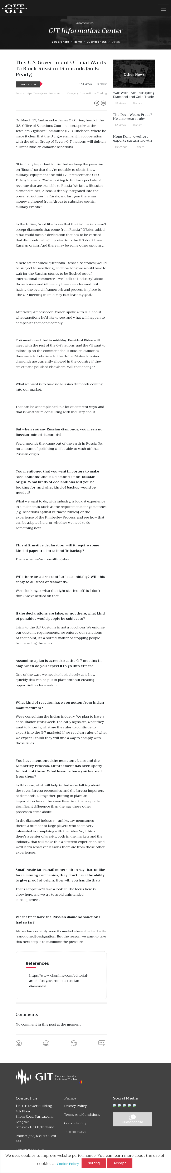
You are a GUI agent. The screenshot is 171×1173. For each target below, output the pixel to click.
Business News (97, 41)
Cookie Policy (69, 1164)
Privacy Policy (75, 1106)
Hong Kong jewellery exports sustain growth (132, 138)
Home (78, 41)
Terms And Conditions (82, 1115)
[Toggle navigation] (163, 9)
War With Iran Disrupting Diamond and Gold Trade (133, 95)
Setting (94, 1163)
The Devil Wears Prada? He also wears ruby (132, 117)
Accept (120, 1163)
